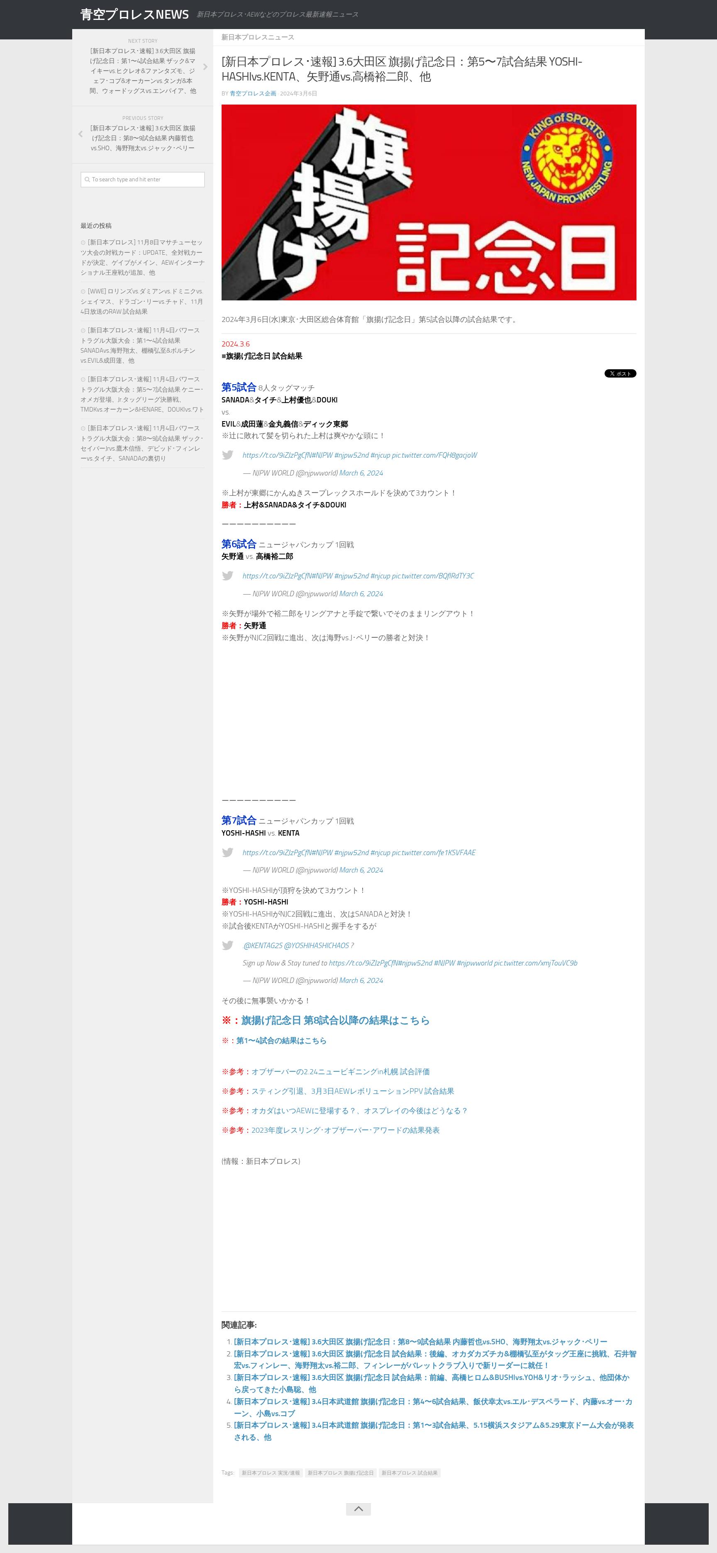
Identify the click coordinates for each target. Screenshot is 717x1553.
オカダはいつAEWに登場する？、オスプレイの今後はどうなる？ (359, 1110)
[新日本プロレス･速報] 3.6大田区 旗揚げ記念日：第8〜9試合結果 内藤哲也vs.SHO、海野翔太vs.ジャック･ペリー (420, 1341)
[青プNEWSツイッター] (614, 1525)
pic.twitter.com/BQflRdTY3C (432, 575)
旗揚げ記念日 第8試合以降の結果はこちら (336, 1020)
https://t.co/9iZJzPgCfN (276, 455)
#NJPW (321, 455)
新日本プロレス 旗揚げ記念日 (341, 1473)
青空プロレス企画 (253, 93)
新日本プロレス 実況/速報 (271, 1473)
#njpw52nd (351, 455)
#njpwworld (474, 963)
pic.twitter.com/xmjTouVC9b (535, 963)
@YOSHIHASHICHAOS (316, 945)
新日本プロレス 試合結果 (410, 1473)
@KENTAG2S (263, 945)
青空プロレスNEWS (134, 14)
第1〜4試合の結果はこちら (282, 1040)
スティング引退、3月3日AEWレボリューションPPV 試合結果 (352, 1091)
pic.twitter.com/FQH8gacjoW (434, 455)
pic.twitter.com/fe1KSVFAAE (433, 852)
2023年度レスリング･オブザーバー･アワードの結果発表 (345, 1130)
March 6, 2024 (361, 473)
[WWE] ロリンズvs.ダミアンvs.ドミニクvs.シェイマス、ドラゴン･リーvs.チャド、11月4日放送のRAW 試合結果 (141, 301)
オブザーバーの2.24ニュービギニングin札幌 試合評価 (340, 1071)
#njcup (380, 455)
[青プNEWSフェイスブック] (631, 1525)
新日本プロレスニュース (258, 37)
